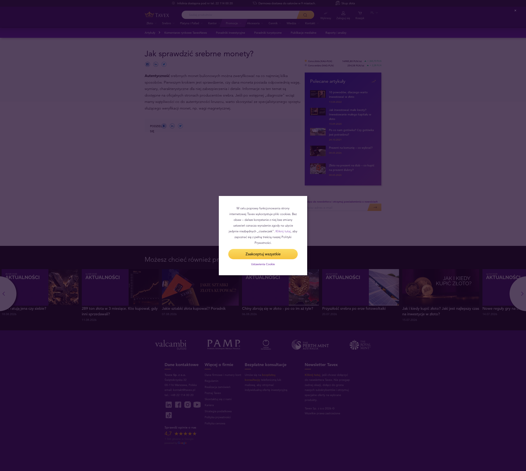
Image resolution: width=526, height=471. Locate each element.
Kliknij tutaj (283, 231)
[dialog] (263, 235)
